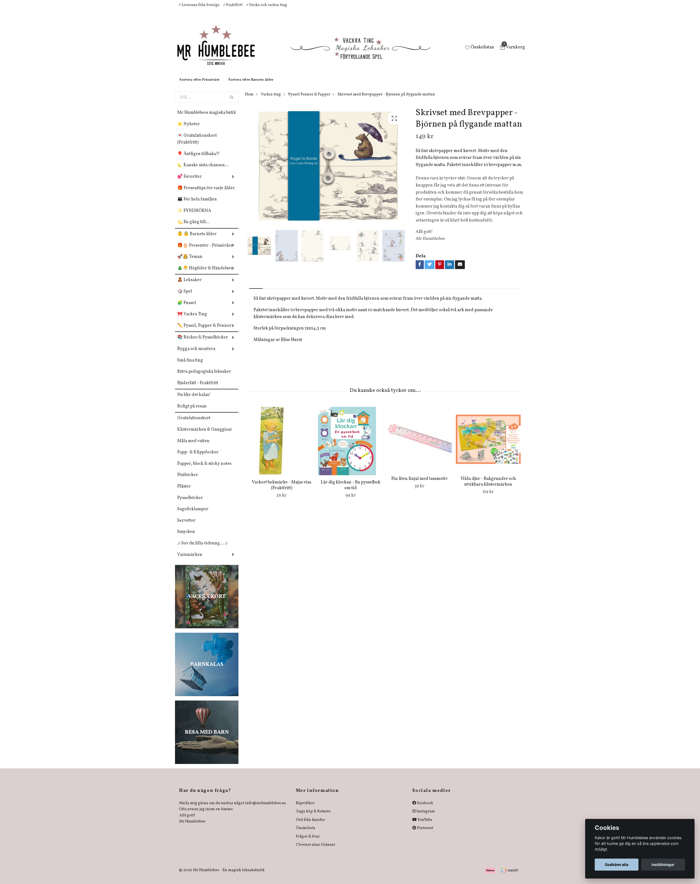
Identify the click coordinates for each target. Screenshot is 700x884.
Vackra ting (271, 100)
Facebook (424, 808)
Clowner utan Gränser (315, 850)
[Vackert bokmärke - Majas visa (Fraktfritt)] (281, 446)
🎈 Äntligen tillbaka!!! (198, 159)
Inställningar (663, 864)
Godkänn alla (616, 864)
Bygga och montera (196, 354)
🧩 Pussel (186, 308)
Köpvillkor (305, 808)
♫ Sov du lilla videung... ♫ (202, 549)
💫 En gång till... (193, 227)
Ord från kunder (310, 825)
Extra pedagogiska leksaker (204, 377)
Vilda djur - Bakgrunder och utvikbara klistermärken (488, 487)
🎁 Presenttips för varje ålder (206, 194)
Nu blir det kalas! (194, 400)
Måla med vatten (193, 447)
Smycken (186, 537)
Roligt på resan (192, 412)
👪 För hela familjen (197, 205)
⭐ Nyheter (188, 130)
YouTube (424, 825)
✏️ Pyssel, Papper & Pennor (204, 331)
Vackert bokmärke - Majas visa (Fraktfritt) (281, 491)
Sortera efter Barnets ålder (250, 85)
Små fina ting (190, 366)
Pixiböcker (187, 480)
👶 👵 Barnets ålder (197, 240)
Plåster (184, 492)
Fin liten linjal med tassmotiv (419, 484)
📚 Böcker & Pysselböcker (202, 343)
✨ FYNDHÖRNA (194, 216)
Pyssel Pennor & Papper (309, 100)
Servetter (186, 526)
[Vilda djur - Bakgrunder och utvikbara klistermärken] (488, 444)
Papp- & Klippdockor (197, 458)
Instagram (425, 816)
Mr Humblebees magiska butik (206, 118)
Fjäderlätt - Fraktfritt (197, 389)
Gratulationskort (194, 424)
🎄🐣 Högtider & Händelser (205, 274)
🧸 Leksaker (189, 285)
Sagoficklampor (192, 515)
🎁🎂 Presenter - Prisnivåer (205, 251)
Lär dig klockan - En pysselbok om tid (350, 491)
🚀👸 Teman (189, 262)
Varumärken (189, 560)
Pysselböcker (190, 503)
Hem (249, 100)
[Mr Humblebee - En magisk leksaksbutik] (220, 51)
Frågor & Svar (308, 842)
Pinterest (424, 833)
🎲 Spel (184, 297)
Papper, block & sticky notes (204, 469)
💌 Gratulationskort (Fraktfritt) (197, 144)
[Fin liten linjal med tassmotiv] (419, 444)
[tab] (256, 289)
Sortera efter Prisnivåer (199, 85)
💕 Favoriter (189, 182)
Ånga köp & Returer (313, 816)
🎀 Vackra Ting (192, 320)
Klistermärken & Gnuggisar (204, 435)
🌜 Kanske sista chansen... (203, 171)
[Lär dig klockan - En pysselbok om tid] (350, 446)
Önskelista (305, 833)
